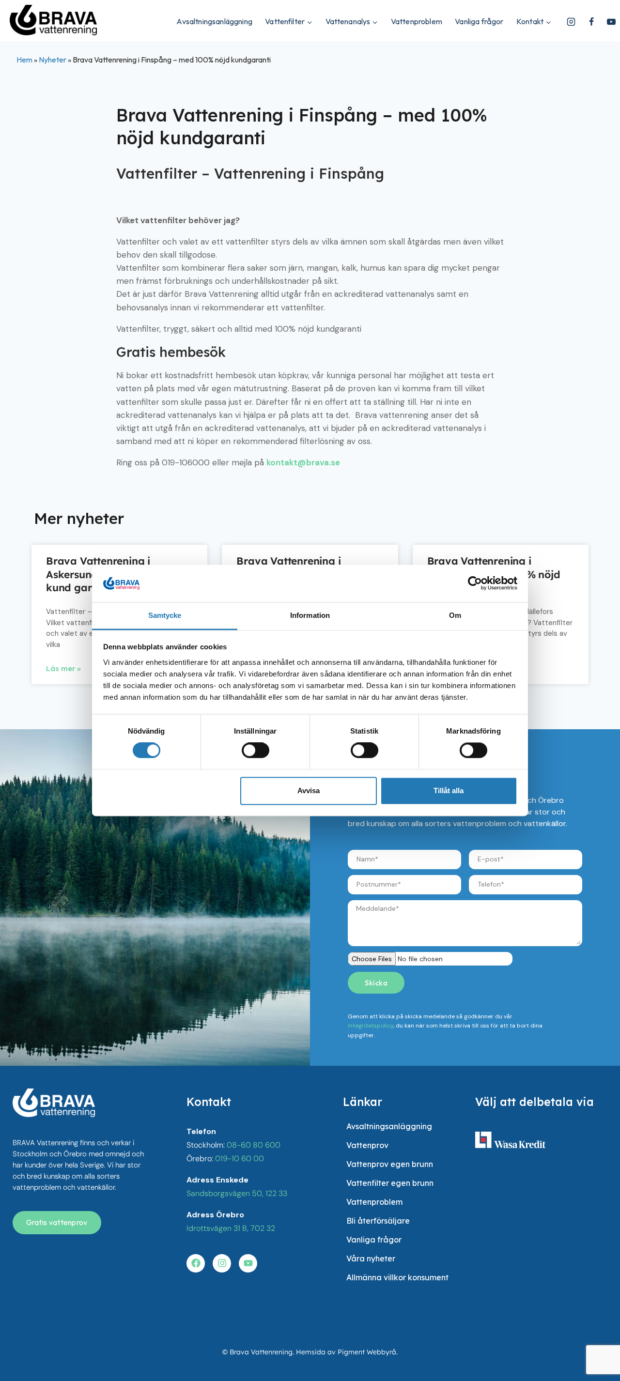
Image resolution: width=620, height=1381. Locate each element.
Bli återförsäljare (378, 1221)
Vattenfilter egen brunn (390, 1183)
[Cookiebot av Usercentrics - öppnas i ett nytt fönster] (475, 583)
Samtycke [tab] (165, 615)
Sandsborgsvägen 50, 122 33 (236, 1193)
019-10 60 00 (239, 1158)
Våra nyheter (370, 1258)
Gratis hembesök (171, 352)
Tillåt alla (449, 790)
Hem (24, 59)
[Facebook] (591, 22)
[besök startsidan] (54, 1103)
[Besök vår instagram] (222, 1263)
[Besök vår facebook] (195, 1263)
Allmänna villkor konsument (397, 1277)
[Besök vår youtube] (248, 1263)
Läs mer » (63, 668)
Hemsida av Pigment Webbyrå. (347, 1352)
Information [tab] (310, 615)
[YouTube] (611, 22)
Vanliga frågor (479, 21)
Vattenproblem (416, 21)
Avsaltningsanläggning (214, 21)
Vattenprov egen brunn (389, 1164)
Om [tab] (455, 615)
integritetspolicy (370, 1025)
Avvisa (308, 790)
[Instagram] (571, 22)
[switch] (255, 750)
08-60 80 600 (253, 1145)
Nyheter (52, 59)
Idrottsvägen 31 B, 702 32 (230, 1228)
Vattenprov (367, 1145)
